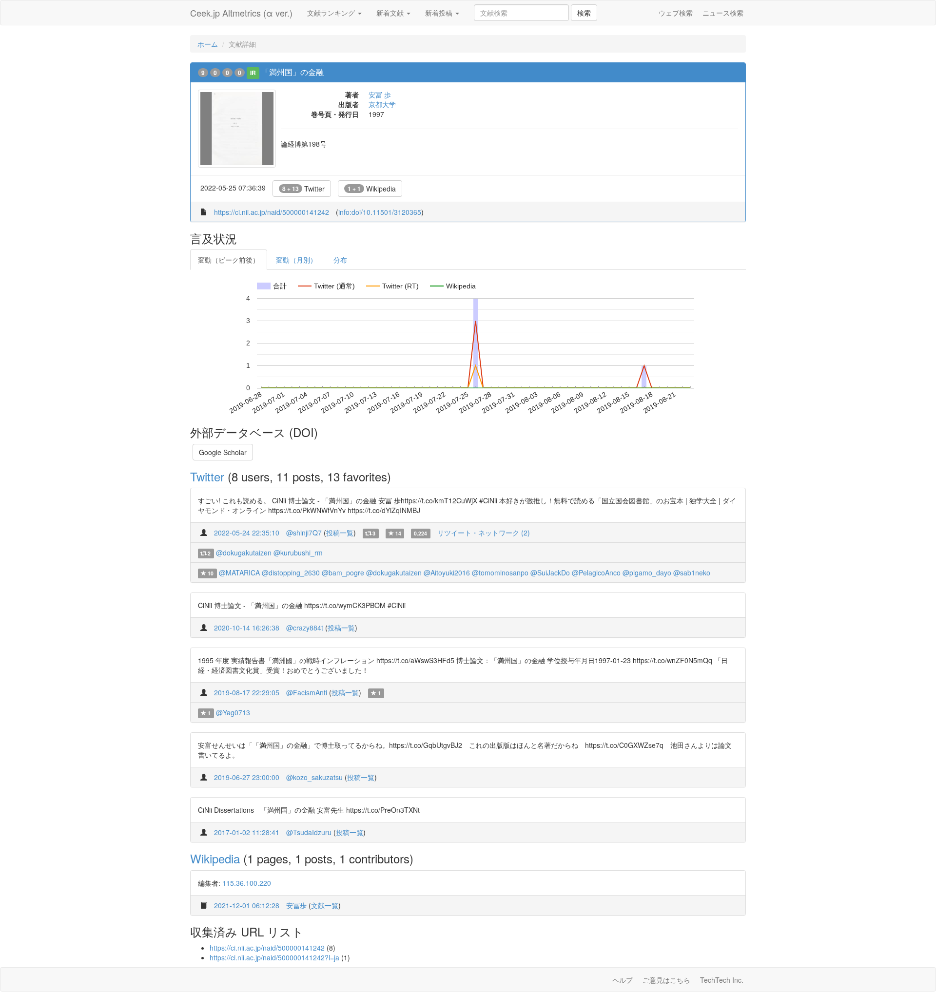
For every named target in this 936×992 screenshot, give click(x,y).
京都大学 (382, 104)
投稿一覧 (339, 532)
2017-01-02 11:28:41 (246, 832)
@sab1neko (691, 572)
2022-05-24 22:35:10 (246, 532)
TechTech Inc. (721, 980)
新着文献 (391, 13)
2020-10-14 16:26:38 (246, 627)
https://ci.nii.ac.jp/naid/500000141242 (271, 212)
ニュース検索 (722, 13)
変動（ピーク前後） (228, 260)
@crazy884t (304, 627)
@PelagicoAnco (596, 572)
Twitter (303, 188)
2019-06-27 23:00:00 (246, 777)
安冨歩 (296, 905)
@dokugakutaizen (244, 552)
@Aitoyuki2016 (447, 572)
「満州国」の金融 (292, 71)
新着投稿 (439, 13)
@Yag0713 (233, 712)
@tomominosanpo (500, 572)
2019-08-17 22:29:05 (246, 692)
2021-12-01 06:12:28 (246, 905)
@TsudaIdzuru (309, 832)
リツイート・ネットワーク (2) (483, 532)
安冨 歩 (380, 94)
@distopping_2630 (291, 572)
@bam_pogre (343, 572)
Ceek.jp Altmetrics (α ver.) (241, 12)
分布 (340, 260)
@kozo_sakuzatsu (314, 777)
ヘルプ (622, 980)
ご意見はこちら (666, 980)
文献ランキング (332, 13)
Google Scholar (223, 452)
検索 (584, 13)
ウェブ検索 (676, 13)
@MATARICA (239, 572)
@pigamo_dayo (647, 572)
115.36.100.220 (246, 883)
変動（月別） (296, 260)
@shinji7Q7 (304, 532)
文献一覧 (324, 905)
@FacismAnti (306, 692)
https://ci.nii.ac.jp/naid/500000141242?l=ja (274, 957)
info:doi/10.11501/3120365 (379, 212)
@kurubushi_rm (298, 552)
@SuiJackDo (550, 572)
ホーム (207, 44)
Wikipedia (372, 188)
